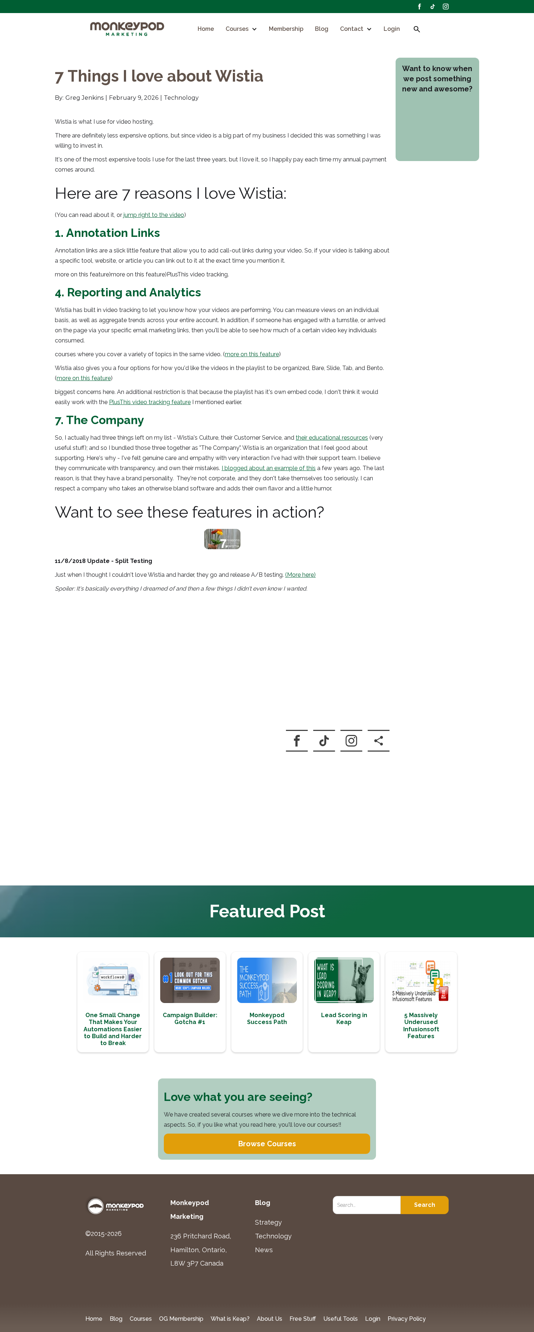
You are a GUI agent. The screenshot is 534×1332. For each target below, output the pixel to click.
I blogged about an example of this (269, 468)
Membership (286, 29)
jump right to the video (154, 214)
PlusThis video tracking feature (150, 402)
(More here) (300, 574)
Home (206, 29)
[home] (127, 29)
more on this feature (252, 354)
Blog (321, 29)
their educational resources (332, 437)
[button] (241, 29)
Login (392, 29)
